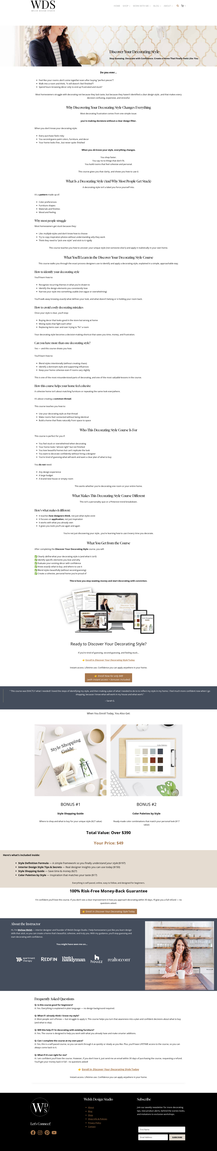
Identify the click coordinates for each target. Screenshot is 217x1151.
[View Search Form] (177, 6)
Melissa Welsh (25, 929)
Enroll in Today (110, 660)
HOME (117, 5)
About (91, 1107)
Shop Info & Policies (97, 1118)
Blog (90, 1111)
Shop (90, 1115)
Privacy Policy (94, 1122)
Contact (92, 1126)
